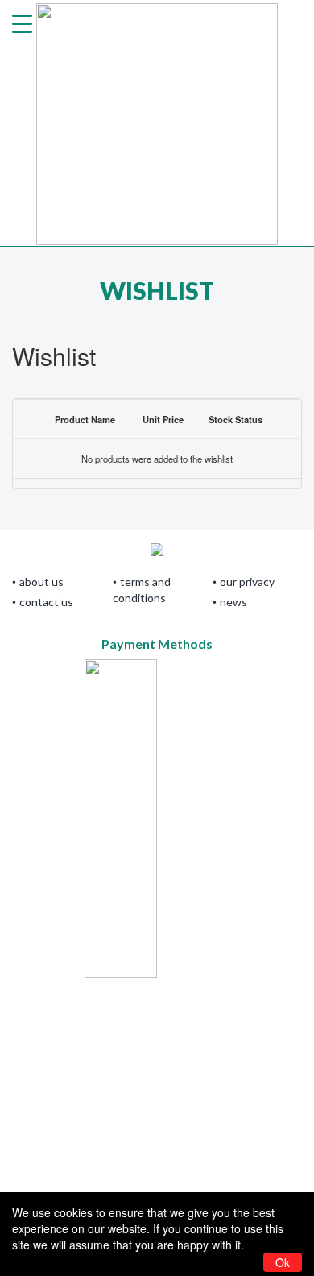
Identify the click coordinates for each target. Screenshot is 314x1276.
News (233, 602)
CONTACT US (46, 602)
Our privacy (247, 581)
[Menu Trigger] (22, 22)
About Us (41, 581)
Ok (282, 1262)
